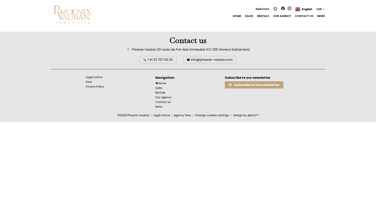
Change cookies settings (212, 115)
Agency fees (182, 115)
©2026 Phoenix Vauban (133, 115)
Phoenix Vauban (144, 49)
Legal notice (161, 115)
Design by (245, 115)
